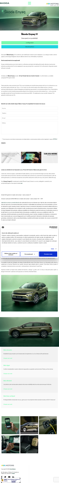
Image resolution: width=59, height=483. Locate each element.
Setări (52, 248)
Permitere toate (48, 254)
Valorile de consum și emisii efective (10, 202)
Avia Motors (13, 469)
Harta (13, 473)
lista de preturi (29, 47)
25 (47, 345)
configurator (30, 43)
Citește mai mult (7, 358)
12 (27, 345)
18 (36, 345)
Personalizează (29, 254)
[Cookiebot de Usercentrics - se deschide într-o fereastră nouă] (50, 227)
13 (28, 345)
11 (25, 345)
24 (45, 345)
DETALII (55, 139)
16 (33, 345)
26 (48, 345)
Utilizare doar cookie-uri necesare (10, 254)
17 (34, 345)
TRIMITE (3, 143)
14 (30, 345)
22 (42, 345)
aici (21, 183)
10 (24, 345)
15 (31, 345)
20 (39, 345)
